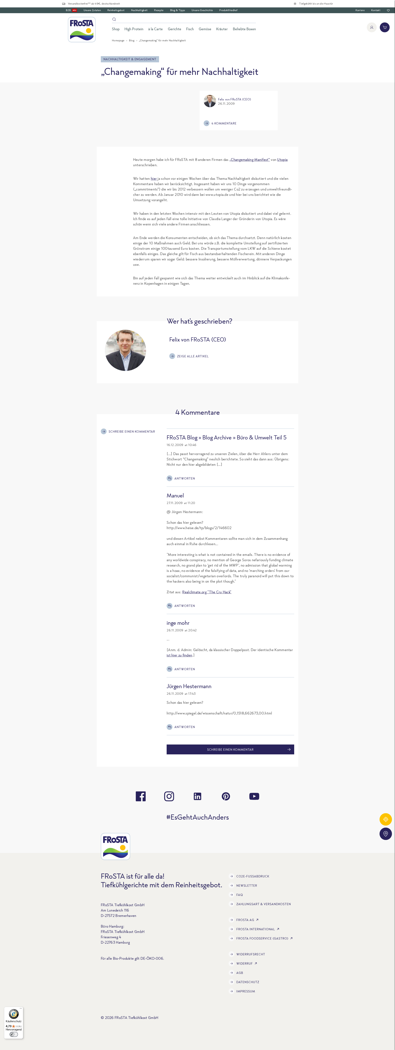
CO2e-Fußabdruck (252, 876)
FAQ (239, 895)
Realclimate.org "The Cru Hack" (206, 592)
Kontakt (375, 10)
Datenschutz (247, 982)
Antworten (184, 478)
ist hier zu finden (179, 655)
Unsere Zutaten (92, 10)
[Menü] (20, 1009)
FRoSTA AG (245, 920)
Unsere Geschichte (202, 10)
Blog (131, 40)
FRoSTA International (255, 929)
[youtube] (254, 796)
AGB (239, 973)
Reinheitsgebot (115, 10)
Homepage (118, 40)
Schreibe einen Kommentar (132, 431)
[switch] (14, 1034)
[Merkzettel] (388, 10)
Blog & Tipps (177, 10)
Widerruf (244, 963)
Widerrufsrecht (250, 954)
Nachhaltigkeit (139, 10)
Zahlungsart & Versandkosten (263, 904)
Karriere (360, 10)
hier (154, 178)
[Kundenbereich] (372, 27)
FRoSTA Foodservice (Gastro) (262, 938)
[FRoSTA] (82, 29)
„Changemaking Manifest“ (249, 159)
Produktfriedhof (228, 10)
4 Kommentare (224, 123)
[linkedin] (197, 796)
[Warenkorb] (385, 27)
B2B (71, 10)
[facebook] (141, 796)
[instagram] (169, 796)
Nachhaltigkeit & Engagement (129, 59)
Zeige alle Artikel (193, 356)
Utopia (282, 159)
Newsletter (246, 885)
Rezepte (158, 10)
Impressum (245, 991)
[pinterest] (226, 796)
